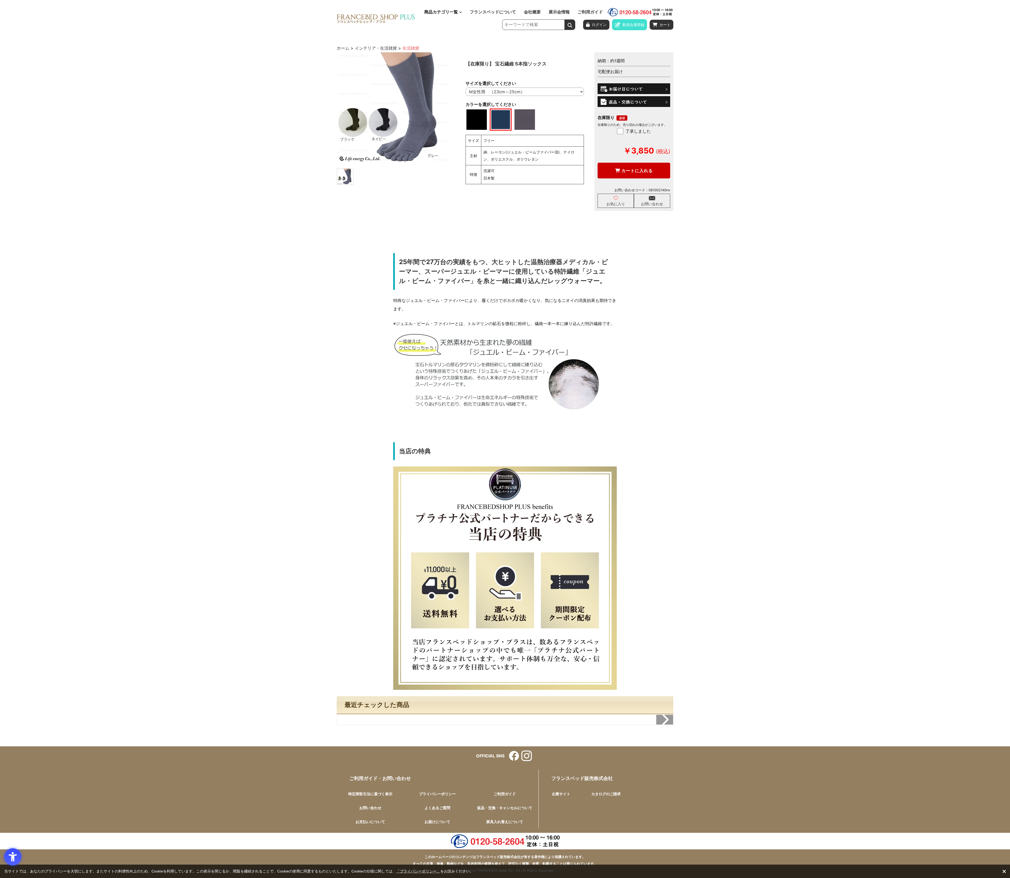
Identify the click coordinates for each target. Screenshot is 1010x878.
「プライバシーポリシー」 (418, 871)
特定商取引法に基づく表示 (370, 794)
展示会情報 (559, 12)
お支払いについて (370, 821)
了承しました (638, 131)
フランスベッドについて (493, 12)
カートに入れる (636, 170)
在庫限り (606, 117)
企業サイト (561, 794)
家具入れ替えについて (504, 821)
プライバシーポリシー (437, 794)
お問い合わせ (652, 204)
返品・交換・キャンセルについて (504, 807)
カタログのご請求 (606, 794)
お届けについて (437, 821)
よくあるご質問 (437, 807)
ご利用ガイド (590, 12)
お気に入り (616, 204)
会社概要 (532, 12)
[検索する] (570, 24)
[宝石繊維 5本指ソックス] (392, 108)
